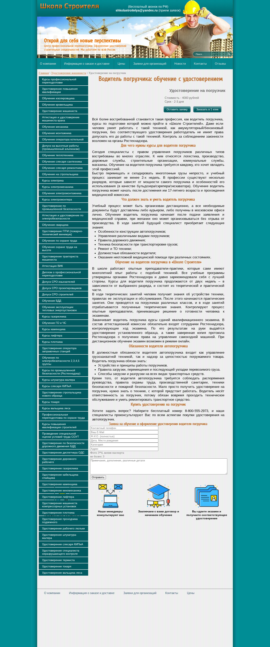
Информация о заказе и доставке (91, 593)
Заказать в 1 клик (207, 109)
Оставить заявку (177, 109)
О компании (52, 593)
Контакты (171, 593)
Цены (190, 593)
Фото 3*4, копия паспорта (107, 452)
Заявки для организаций (139, 593)
